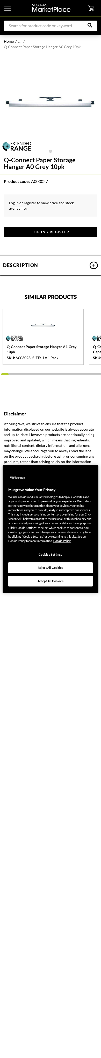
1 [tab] (50, 151)
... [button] (19, 41)
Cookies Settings (50, 554)
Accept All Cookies (50, 581)
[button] (50, 265)
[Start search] (92, 25)
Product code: (17, 181)
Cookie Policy (62, 541)
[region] (51, 529)
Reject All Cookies (50, 567)
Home (9, 41)
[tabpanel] (50, 102)
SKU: (11, 358)
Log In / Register (50, 232)
